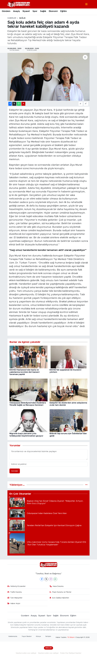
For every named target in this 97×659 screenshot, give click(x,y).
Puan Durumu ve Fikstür (61, 592)
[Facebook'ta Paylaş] (10, 104)
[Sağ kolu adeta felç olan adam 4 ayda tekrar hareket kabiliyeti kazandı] (48, 77)
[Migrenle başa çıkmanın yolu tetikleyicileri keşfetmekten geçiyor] (28, 421)
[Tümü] (86, 485)
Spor (35, 11)
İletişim (48, 636)
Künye (38, 636)
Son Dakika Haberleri (60, 598)
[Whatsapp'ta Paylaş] (19, 104)
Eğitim (63, 11)
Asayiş (16, 11)
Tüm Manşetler (16, 598)
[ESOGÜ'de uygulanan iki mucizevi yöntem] (69, 357)
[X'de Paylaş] (14, 104)
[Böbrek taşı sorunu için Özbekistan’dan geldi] (69, 421)
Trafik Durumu (16, 592)
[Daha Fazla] (23, 104)
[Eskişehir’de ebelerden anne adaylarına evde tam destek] (69, 390)
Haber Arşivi (15, 603)
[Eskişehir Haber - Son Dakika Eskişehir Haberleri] (18, 4)
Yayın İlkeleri (26, 636)
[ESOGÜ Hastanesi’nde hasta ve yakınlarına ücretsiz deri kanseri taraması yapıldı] (28, 357)
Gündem (6, 11)
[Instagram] (51, 579)
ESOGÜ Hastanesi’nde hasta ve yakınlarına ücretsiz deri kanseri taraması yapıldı (24, 372)
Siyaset (26, 11)
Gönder (14, 471)
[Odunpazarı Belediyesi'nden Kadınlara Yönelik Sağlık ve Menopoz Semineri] (28, 390)
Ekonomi (53, 11)
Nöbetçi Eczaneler (18, 586)
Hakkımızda (12, 636)
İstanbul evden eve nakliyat (26, 653)
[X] (46, 579)
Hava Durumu (58, 586)
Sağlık (43, 11)
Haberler (11, 18)
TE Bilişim (70, 637)
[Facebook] (42, 579)
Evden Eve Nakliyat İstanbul (70, 653)
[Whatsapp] (55, 579)
